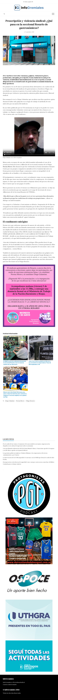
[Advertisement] (29, 70)
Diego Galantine (9, 401)
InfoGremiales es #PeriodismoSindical (14, 682)
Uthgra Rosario (30, 401)
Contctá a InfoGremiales (10, 684)
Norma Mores (20, 401)
